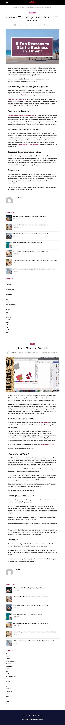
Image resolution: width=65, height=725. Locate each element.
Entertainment (9, 294)
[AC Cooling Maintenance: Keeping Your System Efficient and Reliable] (9, 271)
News (7, 312)
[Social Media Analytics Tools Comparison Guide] (9, 245)
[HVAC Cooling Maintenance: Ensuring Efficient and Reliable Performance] (9, 262)
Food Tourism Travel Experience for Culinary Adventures (30, 251)
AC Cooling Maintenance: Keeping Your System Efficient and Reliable (33, 269)
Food (7, 299)
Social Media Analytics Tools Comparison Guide (27, 242)
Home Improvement (11, 304)
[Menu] (7, 2)
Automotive (8, 284)
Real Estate (8, 317)
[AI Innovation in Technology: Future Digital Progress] (9, 218)
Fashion (7, 297)
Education (8, 292)
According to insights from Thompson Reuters (21, 115)
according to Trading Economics (23, 95)
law (6, 307)
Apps (7, 282)
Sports (7, 322)
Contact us (27, 715)
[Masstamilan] (32, 2)
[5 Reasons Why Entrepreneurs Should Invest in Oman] (32, 46)
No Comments (39, 25)
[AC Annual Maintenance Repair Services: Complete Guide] (9, 227)
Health (7, 302)
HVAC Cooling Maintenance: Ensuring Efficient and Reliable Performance (35, 260)
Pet (6, 314)
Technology (8, 324)
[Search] (58, 2)
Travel (7, 330)
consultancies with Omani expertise (28, 144)
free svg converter (43, 422)
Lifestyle (8, 309)
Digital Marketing (10, 289)
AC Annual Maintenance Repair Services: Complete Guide (30, 225)
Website (8, 332)
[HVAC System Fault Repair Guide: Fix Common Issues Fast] (9, 236)
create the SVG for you (47, 444)
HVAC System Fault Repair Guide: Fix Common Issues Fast (30, 233)
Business (32, 12)
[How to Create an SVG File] (32, 374)
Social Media (9, 319)
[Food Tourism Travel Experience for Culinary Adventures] (9, 253)
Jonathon (21, 25)
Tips (7, 327)
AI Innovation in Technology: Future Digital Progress (29, 216)
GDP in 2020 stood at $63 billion (17, 99)
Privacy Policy (37, 715)
